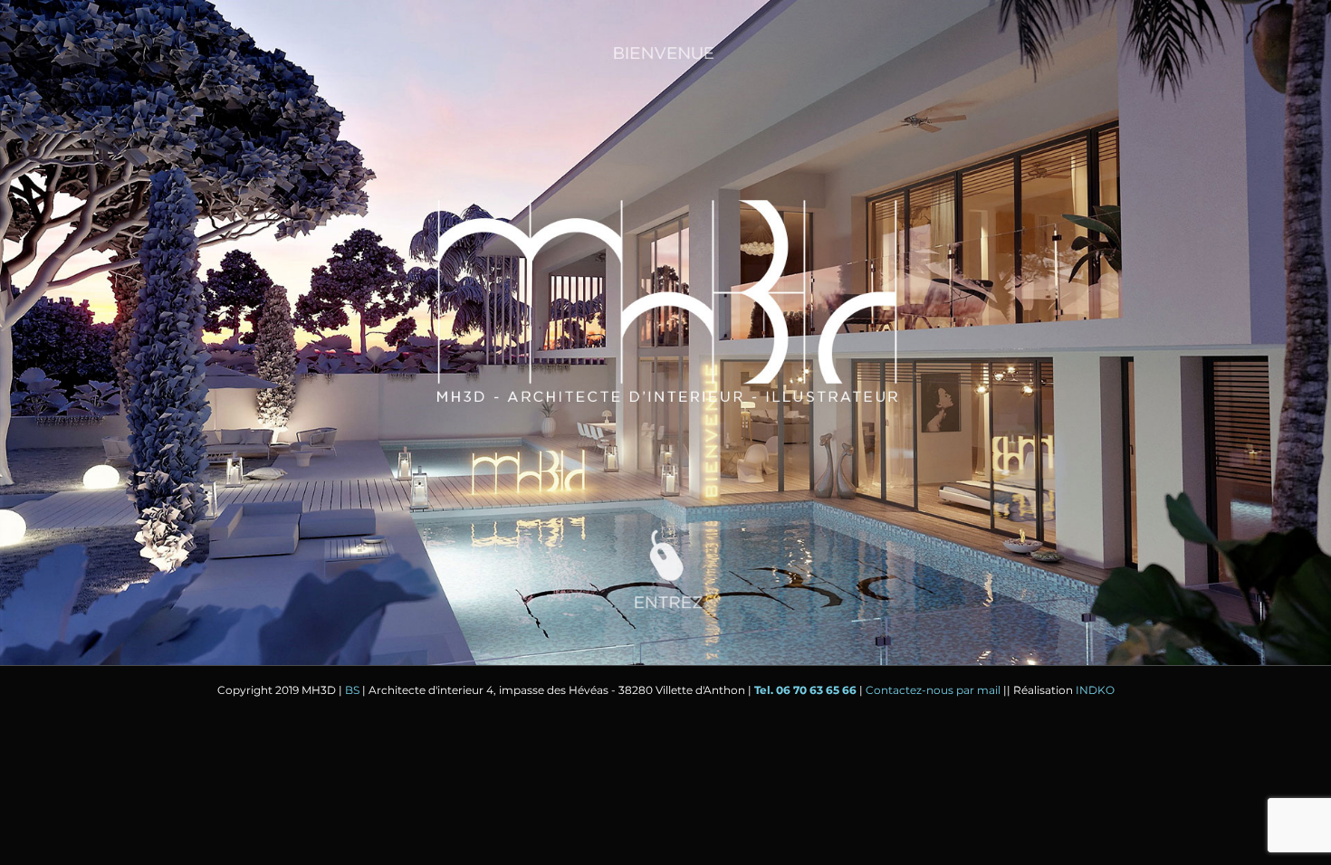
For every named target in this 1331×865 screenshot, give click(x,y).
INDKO (1095, 690)
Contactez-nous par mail (933, 690)
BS (352, 690)
